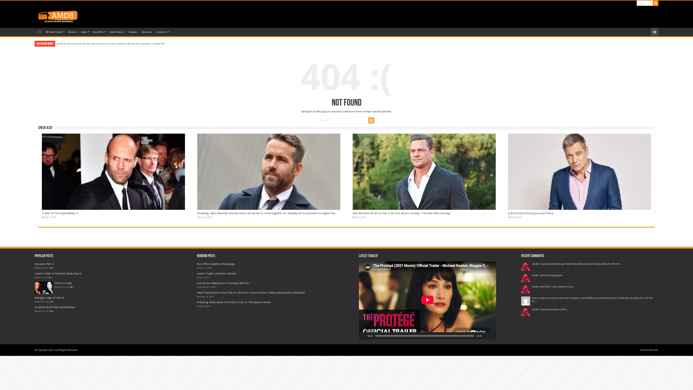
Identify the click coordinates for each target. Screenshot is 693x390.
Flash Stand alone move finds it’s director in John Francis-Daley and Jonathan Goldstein (251, 292)
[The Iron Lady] (44, 287)
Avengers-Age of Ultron (49, 297)
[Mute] (485, 336)
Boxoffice (98, 32)
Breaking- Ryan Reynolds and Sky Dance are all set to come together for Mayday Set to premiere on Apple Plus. (266, 213)
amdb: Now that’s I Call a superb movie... (553, 286)
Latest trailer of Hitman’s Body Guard (58, 273)
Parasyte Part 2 (44, 264)
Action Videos (116, 32)
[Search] (655, 3)
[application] (427, 300)
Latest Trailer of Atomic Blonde (216, 273)
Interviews (146, 32)
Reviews (133, 32)
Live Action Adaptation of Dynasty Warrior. (223, 283)
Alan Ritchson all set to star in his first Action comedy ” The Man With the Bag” (96, 43)
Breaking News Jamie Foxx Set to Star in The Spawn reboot (234, 302)
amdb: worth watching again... (547, 275)
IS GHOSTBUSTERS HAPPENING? (55, 307)
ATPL (655, 350)
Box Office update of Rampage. (216, 264)
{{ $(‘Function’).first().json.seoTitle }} (530, 213)
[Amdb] (61, 16)
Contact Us (161, 32)
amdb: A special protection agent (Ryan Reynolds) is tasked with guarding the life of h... (577, 264)
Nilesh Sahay (55, 32)
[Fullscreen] (491, 336)
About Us (72, 32)
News (84, 32)
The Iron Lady (63, 283)
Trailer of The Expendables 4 (60, 213)
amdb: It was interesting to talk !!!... (550, 309)
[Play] (363, 336)
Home (39, 31)
